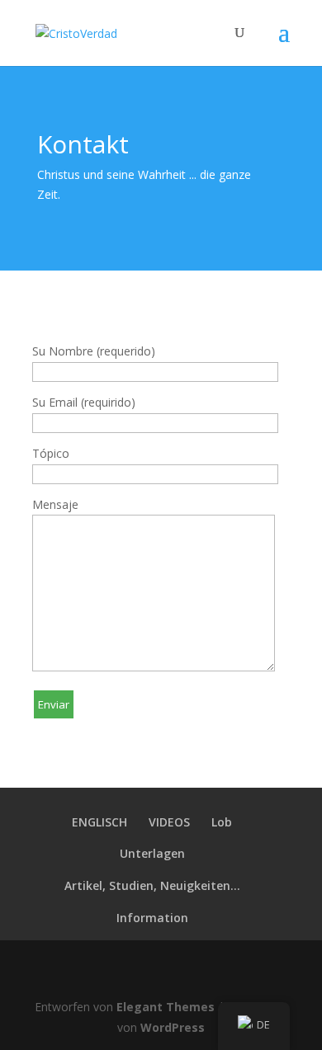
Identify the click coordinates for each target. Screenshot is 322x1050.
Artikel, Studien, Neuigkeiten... (152, 885)
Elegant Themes (165, 1007)
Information (152, 917)
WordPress (172, 1027)
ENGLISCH (99, 822)
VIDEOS (169, 822)
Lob (221, 822)
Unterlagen (152, 853)
